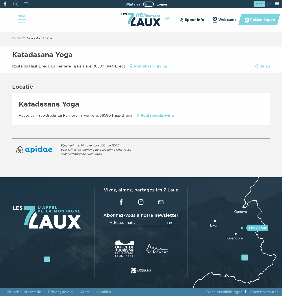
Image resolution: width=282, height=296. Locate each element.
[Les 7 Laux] (47, 227)
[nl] (277, 3)
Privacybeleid (60, 292)
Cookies (104, 292)
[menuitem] (140, 20)
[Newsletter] (26, 4)
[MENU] (22, 23)
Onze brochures (264, 292)
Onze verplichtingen (224, 292)
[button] (269, 4)
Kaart (85, 292)
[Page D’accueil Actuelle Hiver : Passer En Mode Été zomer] (148, 4)
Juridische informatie (22, 292)
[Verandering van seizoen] (150, 4)
